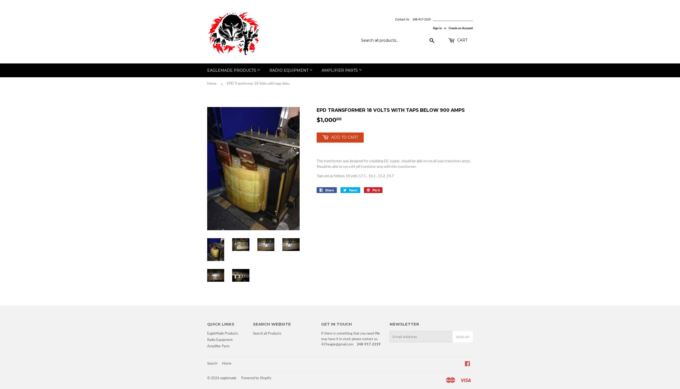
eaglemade (228, 378)
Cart (462, 40)
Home (211, 84)
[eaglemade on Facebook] (467, 364)
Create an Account (461, 28)
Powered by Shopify (256, 378)
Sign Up (462, 337)
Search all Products (267, 333)
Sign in (437, 28)
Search (212, 363)
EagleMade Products (232, 70)
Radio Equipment (289, 70)
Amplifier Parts (340, 70)
